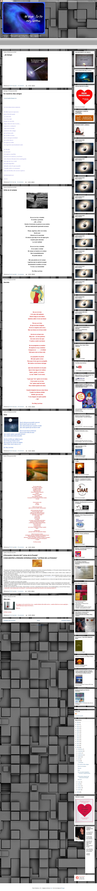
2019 (78, 730)
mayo (79, 781)
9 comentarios (21, 591)
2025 (78, 724)
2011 (78, 745)
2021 (78, 726)
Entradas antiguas (66, 620)
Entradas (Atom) (40, 625)
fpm (51, 888)
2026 (78, 722)
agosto (79, 756)
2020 (78, 728)
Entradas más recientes (9, 620)
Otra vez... (7, 599)
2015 (78, 737)
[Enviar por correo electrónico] (29, 85)
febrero (80, 787)
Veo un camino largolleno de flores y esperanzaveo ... (84, 773)
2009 (78, 792)
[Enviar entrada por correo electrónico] (26, 85)
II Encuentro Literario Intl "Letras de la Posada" (21, 555)
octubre (80, 753)
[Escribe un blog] (30, 85)
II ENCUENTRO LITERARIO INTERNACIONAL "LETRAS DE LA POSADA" (30, 558)
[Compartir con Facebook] (33, 85)
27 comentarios (21, 450)
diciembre (80, 749)
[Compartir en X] (31, 85)
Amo (5, 415)
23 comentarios (21, 547)
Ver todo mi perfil (79, 715)
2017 (78, 734)
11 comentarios (21, 274)
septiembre (80, 755)
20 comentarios (21, 406)
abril (79, 783)
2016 (78, 736)
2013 (78, 741)
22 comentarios (21, 85)
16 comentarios (20, 182)
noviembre (80, 751)
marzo (79, 785)
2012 (78, 743)
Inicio (38, 620)
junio (79, 760)
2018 (78, 732)
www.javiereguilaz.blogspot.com (10, 98)
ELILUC (11, 85)
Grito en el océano (10, 190)
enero (79, 789)
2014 (78, 739)
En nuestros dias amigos (13, 94)
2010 (78, 747)
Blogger (62, 888)
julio (79, 758)
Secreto (6, 282)
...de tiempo (8, 55)
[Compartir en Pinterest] (34, 85)
